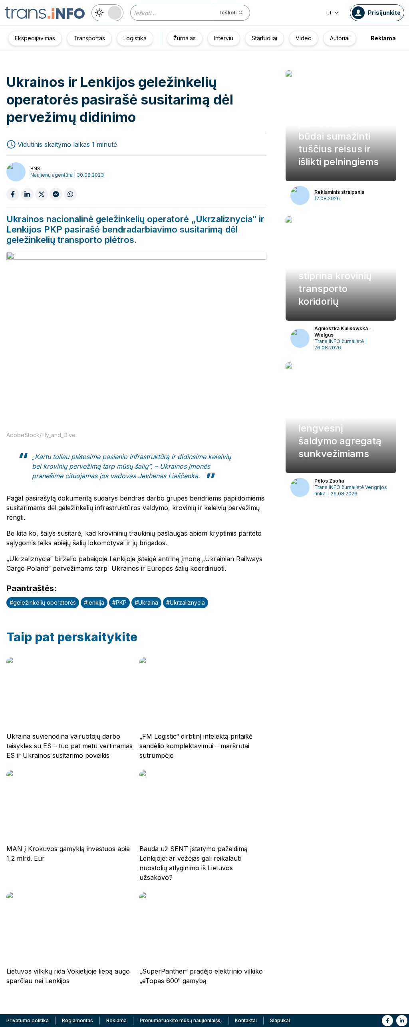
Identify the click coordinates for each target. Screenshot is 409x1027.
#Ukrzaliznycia (185, 602)
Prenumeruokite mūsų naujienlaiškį (181, 1020)
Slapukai (280, 1020)
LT (329, 13)
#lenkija (94, 602)
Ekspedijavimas (35, 38)
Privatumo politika (27, 1020)
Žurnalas (184, 38)
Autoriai (339, 38)
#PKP (119, 602)
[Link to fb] (387, 1020)
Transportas (89, 38)
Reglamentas (77, 1020)
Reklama (383, 38)
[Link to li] (401, 1020)
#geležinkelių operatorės (43, 602)
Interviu (223, 38)
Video (304, 38)
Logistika (135, 38)
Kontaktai (246, 1020)
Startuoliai (264, 38)
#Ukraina (146, 602)
